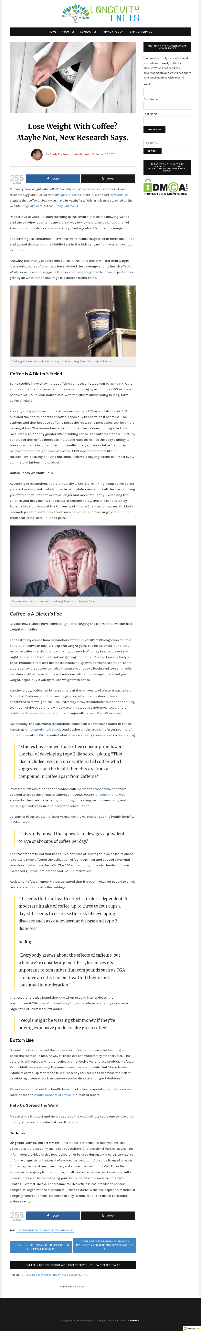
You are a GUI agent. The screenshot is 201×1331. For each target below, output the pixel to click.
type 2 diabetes (70, 195)
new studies (119, 195)
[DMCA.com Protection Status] (165, 186)
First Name (150, 99)
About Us (68, 31)
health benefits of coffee (53, 1095)
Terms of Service (140, 31)
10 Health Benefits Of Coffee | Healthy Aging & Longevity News (54, 1275)
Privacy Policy (112, 31)
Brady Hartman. (65, 206)
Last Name (150, 114)
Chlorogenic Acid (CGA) (42, 729)
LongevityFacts (31, 206)
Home (53, 31)
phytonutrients (106, 794)
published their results (27, 713)
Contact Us (88, 31)
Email (148, 84)
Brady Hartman (60, 154)
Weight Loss (82, 154)
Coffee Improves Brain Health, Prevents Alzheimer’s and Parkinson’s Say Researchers (104, 1243)
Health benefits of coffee (33, 1230)
